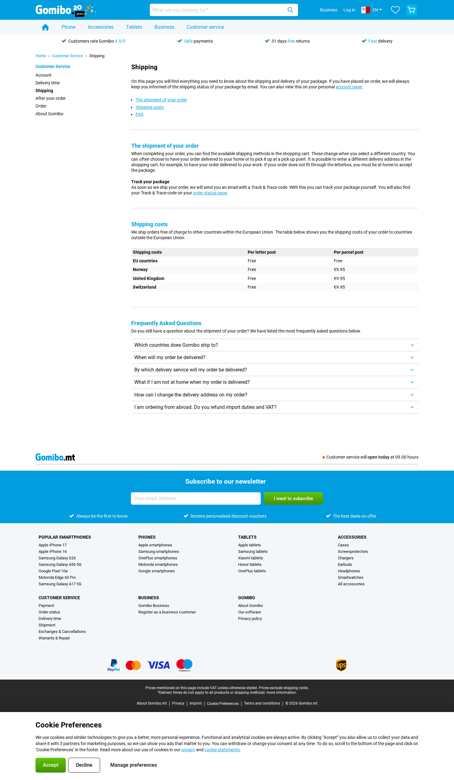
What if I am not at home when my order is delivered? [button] (192, 382)
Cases (343, 545)
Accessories (101, 27)
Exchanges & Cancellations (62, 631)
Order (41, 106)
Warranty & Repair (54, 638)
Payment (46, 605)
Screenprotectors (353, 551)
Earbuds (345, 564)
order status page (210, 192)
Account (44, 75)
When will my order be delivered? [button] (169, 357)
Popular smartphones (65, 537)
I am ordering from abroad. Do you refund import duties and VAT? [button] (205, 407)
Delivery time (48, 82)
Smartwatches (351, 577)
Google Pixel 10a (53, 571)
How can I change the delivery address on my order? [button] (190, 395)
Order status (49, 612)
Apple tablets (249, 545)
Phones (147, 537)
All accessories (351, 584)
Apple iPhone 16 (53, 551)
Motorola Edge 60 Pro (57, 577)
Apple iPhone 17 (53, 545)
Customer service (205, 27)
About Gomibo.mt (152, 703)
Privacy (178, 703)
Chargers (346, 558)
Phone (68, 27)
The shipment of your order (161, 99)
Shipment (47, 625)
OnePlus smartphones (157, 558)
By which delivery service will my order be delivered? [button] (190, 370)
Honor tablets (250, 564)
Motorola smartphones (158, 564)
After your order (51, 98)
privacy (188, 749)
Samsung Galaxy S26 (57, 558)
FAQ (140, 114)
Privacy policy (250, 618)
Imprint (196, 703)
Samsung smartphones (158, 551)
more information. (282, 692)
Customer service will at (372, 457)
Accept (50, 765)
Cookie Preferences (223, 704)
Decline (84, 765)
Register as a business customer (167, 612)
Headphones (349, 571)
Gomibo (246, 597)
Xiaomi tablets (250, 558)
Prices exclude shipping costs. (284, 688)
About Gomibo (49, 113)
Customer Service (67, 55)
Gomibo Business (153, 605)
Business (164, 27)
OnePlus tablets (252, 571)
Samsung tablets (253, 551)
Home (41, 55)
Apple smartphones (155, 545)
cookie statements (222, 749)
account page (349, 86)
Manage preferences (133, 765)
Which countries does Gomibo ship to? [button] (176, 345)
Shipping (96, 55)
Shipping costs (150, 107)
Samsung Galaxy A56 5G (60, 564)
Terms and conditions (262, 703)
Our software (249, 612)
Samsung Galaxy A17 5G (60, 584)
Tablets (134, 27)
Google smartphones (156, 571)
